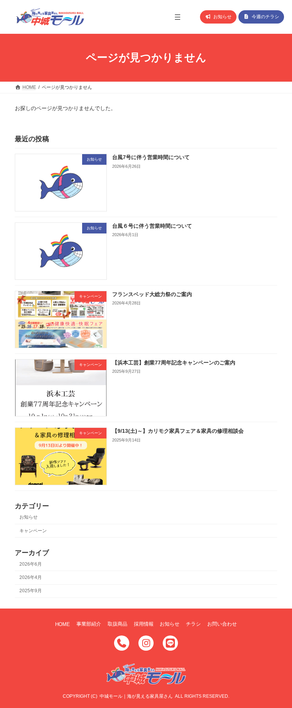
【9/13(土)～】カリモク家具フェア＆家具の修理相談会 (178, 431)
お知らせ (28, 517)
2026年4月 (30, 577)
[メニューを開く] (177, 17)
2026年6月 (30, 564)
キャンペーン (33, 530)
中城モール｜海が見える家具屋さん (136, 696)
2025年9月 (30, 590)
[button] (218, 16)
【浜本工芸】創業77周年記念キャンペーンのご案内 (173, 363)
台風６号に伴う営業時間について (152, 226)
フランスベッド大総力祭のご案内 (152, 294)
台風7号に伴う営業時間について (151, 157)
